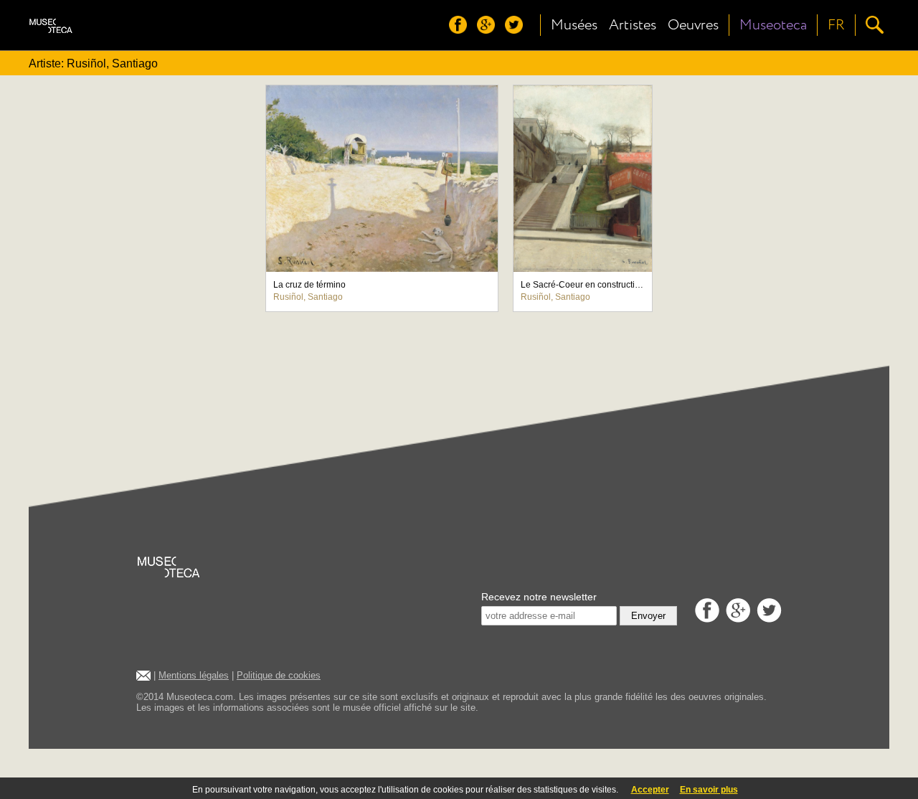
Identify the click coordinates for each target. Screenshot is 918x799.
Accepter (650, 790)
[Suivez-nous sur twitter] (517, 30)
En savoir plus (709, 790)
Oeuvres (693, 25)
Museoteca (773, 25)
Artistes (632, 25)
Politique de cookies (279, 675)
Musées (574, 25)
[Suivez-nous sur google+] (489, 30)
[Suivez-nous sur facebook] (461, 30)
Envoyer (648, 615)
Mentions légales (193, 675)
